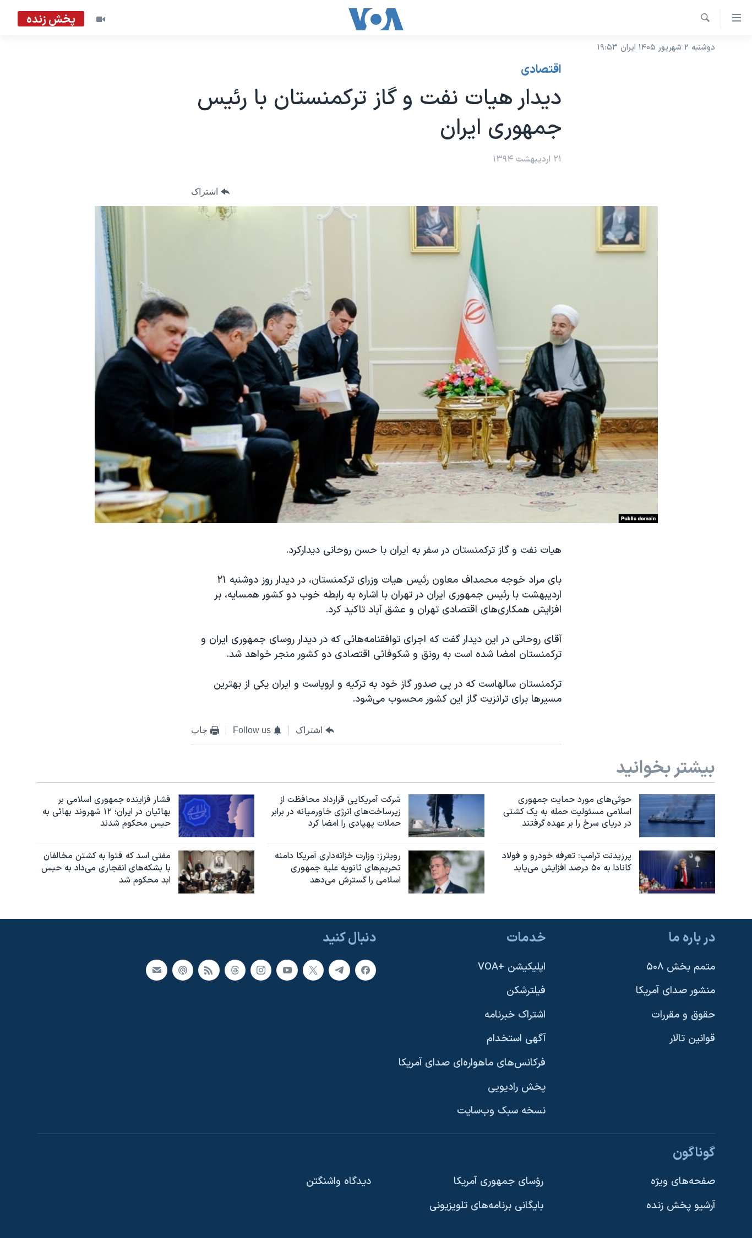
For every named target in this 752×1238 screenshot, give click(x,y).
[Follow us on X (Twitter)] (313, 970)
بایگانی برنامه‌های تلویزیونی (486, 1205)
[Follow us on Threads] (235, 970)
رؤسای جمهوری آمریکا (498, 1181)
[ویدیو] (100, 19)
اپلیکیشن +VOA (512, 967)
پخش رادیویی (517, 1087)
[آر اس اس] (208, 970)
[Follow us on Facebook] (365, 970)
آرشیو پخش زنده (680, 1205)
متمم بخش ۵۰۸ (680, 967)
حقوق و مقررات (683, 1015)
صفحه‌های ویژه (683, 1181)
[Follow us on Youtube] (286, 970)
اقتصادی (541, 70)
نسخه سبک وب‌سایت (501, 1111)
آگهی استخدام (516, 1038)
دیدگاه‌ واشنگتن (338, 1181)
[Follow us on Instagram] (260, 970)
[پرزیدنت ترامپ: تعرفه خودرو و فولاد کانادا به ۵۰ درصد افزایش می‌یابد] (677, 872)
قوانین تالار (692, 1038)
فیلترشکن (526, 990)
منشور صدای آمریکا (675, 990)
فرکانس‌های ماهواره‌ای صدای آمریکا (472, 1063)
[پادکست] (182, 970)
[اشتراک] (156, 970)
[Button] (210, 192)
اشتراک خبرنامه (515, 1015)
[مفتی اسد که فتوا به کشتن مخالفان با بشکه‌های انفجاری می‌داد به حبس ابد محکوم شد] (216, 872)
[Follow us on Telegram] (339, 970)
